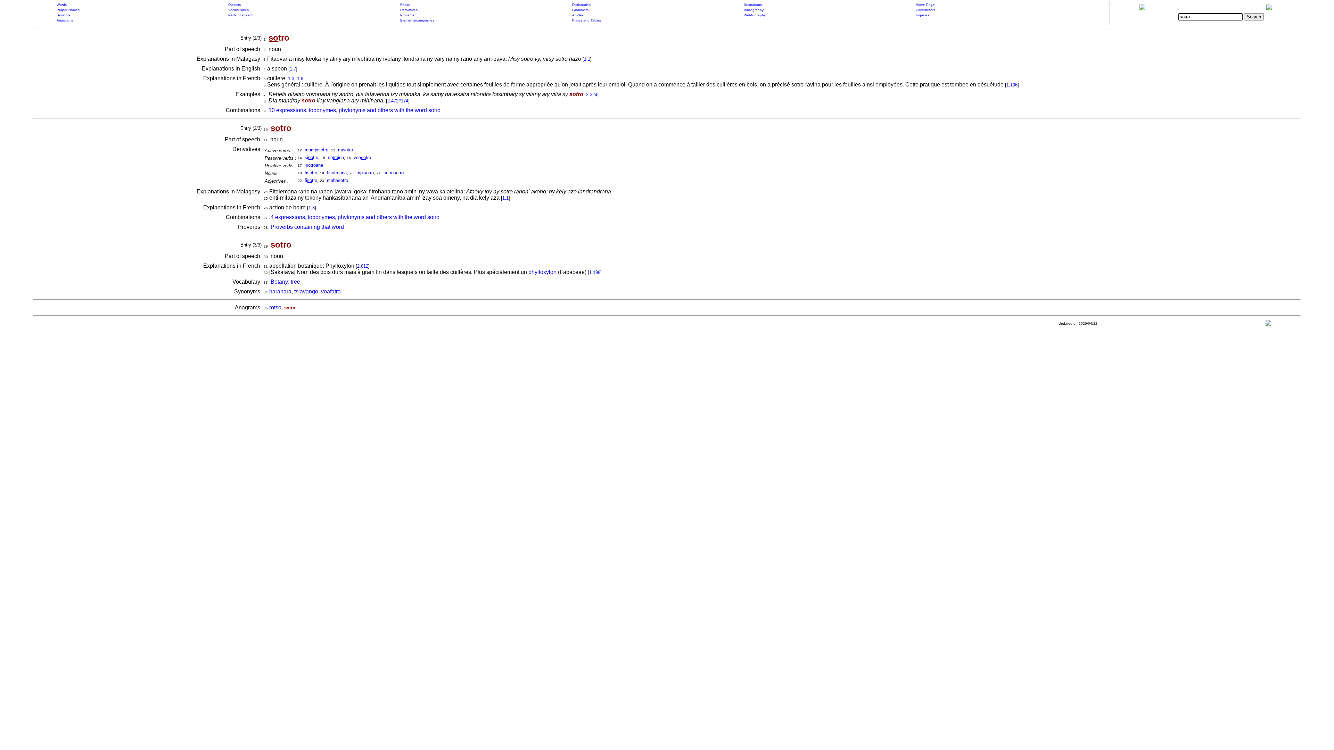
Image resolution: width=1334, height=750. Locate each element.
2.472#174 (397, 100)
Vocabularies (238, 10)
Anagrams (65, 20)
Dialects (234, 5)
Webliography (755, 15)
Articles (578, 15)
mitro (345, 149)
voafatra (331, 291)
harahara (280, 291)
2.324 (591, 94)
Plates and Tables (586, 20)
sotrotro (394, 172)
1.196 (1012, 85)
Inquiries (922, 15)
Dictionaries (581, 5)
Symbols (63, 15)
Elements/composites (417, 20)
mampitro (316, 149)
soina (336, 157)
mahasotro (337, 180)
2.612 (362, 266)
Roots (405, 5)
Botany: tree (285, 282)
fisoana (337, 172)
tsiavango (306, 291)
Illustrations (753, 5)
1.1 (587, 59)
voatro (362, 157)
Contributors (925, 10)
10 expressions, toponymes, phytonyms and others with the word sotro (354, 110)
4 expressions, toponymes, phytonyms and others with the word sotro (355, 217)
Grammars (580, 10)
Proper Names (68, 10)
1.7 (293, 69)
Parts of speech (241, 15)
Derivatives (409, 10)
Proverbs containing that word (307, 227)
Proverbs (407, 15)
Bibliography (754, 10)
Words (62, 5)
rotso (275, 307)
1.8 (300, 78)
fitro (311, 172)
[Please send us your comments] (1268, 324)
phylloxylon (542, 272)
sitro (311, 157)
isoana (314, 165)
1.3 (291, 78)
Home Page (925, 5)
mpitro (365, 172)
